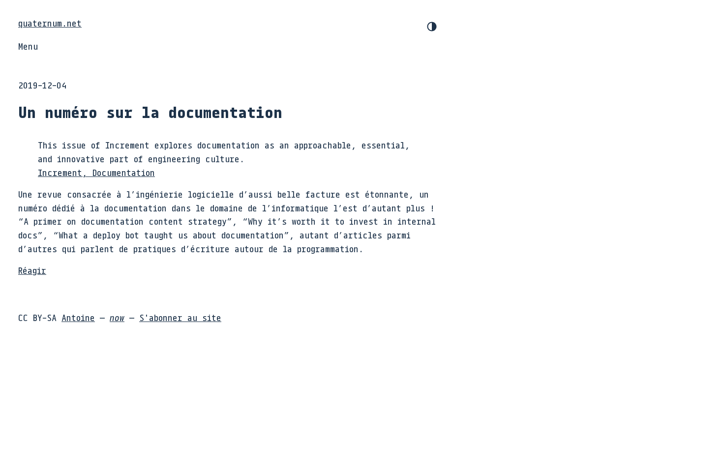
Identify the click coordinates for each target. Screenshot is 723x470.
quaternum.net (50, 23)
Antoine (78, 317)
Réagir (32, 270)
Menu (28, 46)
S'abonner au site (180, 317)
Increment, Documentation (96, 172)
